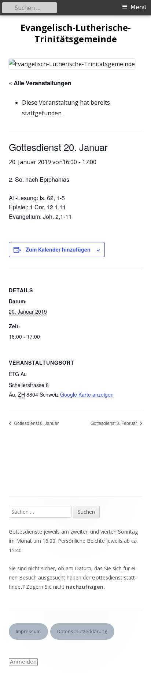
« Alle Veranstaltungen (40, 83)
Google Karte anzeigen (87, 394)
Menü (138, 7)
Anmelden (23, 662)
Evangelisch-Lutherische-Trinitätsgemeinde (76, 33)
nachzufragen (84, 586)
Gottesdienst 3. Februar (114, 423)
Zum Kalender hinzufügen (58, 249)
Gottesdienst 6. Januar (36, 423)
